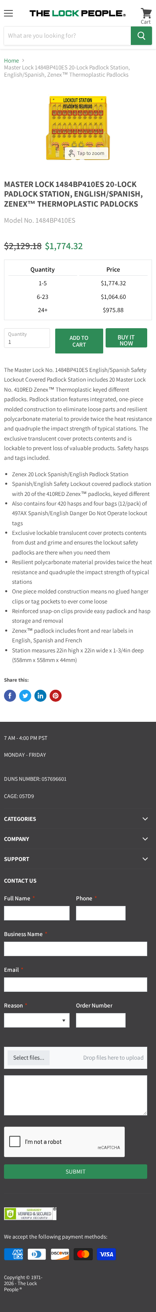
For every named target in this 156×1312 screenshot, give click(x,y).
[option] (31, 1020)
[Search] (141, 35)
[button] (63, 1020)
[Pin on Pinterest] (56, 696)
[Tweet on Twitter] (25, 696)
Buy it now (126, 340)
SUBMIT (76, 1171)
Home (11, 60)
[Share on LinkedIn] (40, 696)
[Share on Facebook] (10, 696)
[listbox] (37, 1020)
